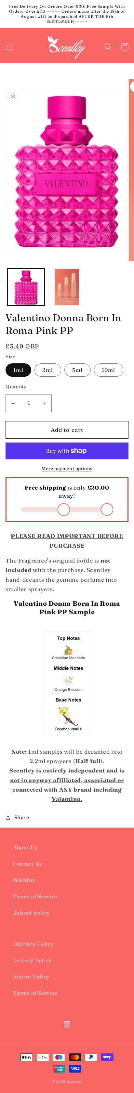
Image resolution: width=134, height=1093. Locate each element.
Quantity (16, 386)
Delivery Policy (33, 944)
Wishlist (24, 880)
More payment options (67, 468)
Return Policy (31, 976)
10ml (108, 370)
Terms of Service (35, 896)
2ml (47, 370)
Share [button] (21, 817)
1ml (18, 370)
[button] (9, 47)
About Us (25, 847)
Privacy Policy (32, 960)
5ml (77, 370)
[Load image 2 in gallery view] (66, 287)
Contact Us (27, 863)
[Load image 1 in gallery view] (26, 287)
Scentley (74, 1081)
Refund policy (31, 912)
